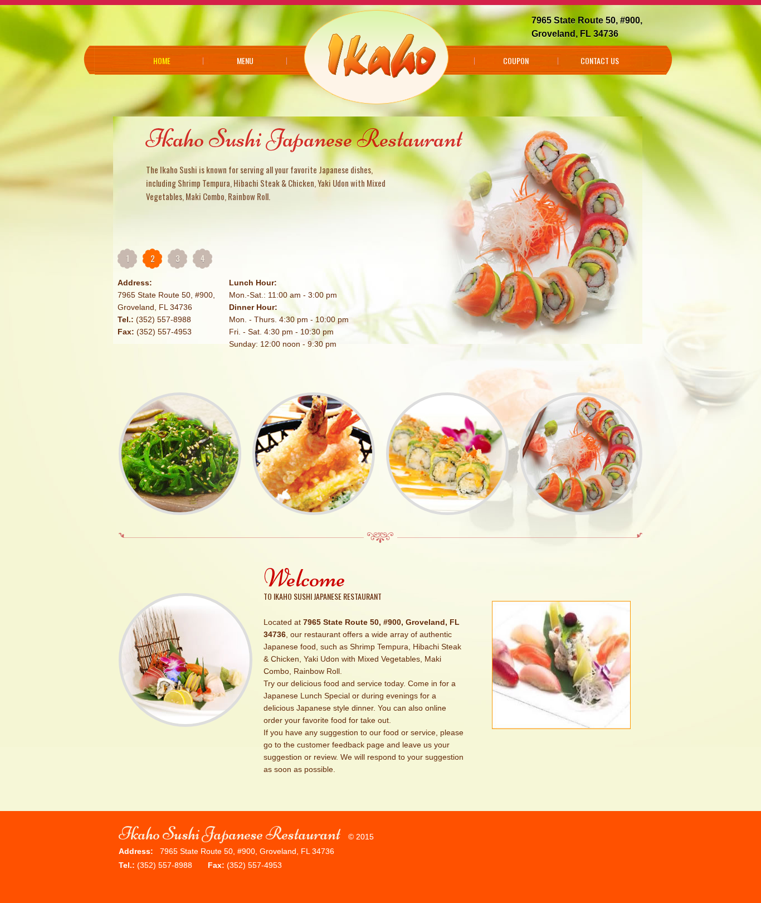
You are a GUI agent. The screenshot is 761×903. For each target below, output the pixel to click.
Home (161, 60)
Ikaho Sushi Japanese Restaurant (229, 833)
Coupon (516, 60)
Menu (245, 60)
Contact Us (599, 60)
